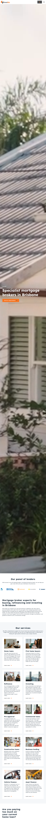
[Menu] (44, 2)
